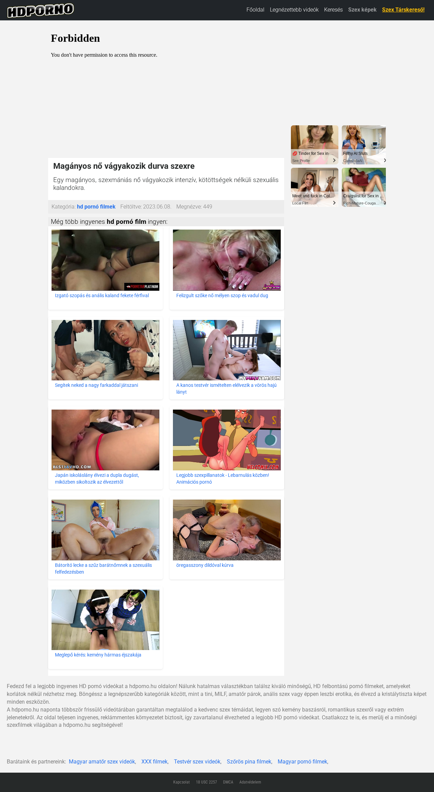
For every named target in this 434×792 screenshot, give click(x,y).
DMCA (228, 782)
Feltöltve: (131, 206)
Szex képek (362, 9)
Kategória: (64, 206)
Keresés (333, 9)
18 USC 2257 (206, 782)
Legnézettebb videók (294, 9)
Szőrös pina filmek (249, 761)
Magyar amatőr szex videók (102, 761)
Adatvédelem (250, 782)
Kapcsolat (181, 782)
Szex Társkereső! (403, 9)
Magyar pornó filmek (302, 761)
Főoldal (255, 9)
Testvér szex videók (197, 761)
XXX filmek (154, 761)
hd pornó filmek (96, 206)
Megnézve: (189, 206)
